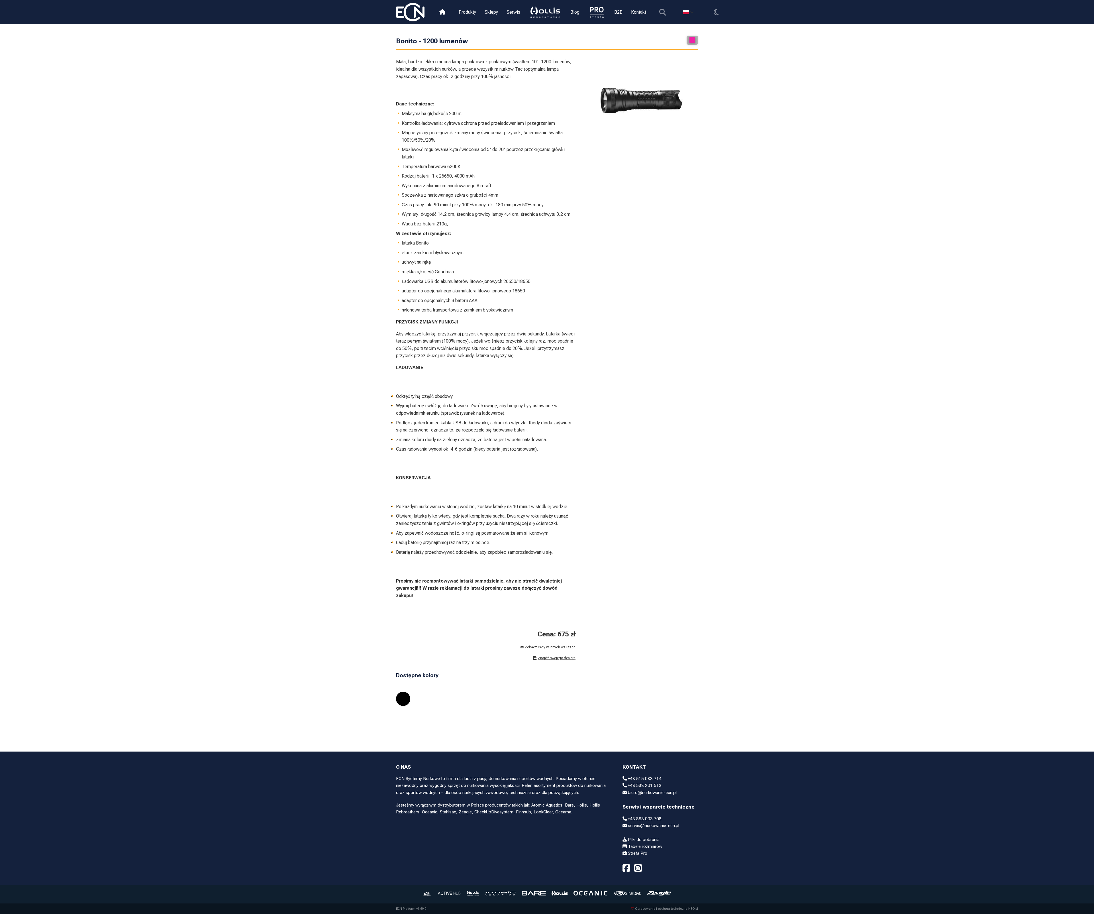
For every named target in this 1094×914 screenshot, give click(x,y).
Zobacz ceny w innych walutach (550, 647)
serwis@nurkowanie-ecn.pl (653, 825)
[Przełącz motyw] (716, 12)
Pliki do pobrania (643, 839)
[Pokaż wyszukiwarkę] (662, 12)
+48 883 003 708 (644, 818)
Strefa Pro (637, 853)
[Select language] (688, 12)
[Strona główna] (442, 12)
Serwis (513, 12)
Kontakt (638, 12)
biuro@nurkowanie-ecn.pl (652, 792)
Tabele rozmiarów (644, 846)
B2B (618, 12)
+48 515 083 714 (644, 778)
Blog (574, 12)
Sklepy (491, 12)
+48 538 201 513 (644, 785)
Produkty (467, 12)
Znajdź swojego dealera (556, 658)
